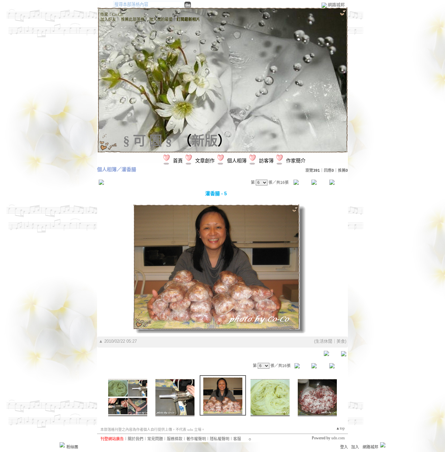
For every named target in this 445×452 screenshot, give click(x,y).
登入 (344, 447)
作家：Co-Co (111, 14)
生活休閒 (323, 341)
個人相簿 (237, 160)
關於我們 (135, 439)
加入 (355, 447)
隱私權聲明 (219, 439)
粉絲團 (72, 447)
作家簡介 (296, 160)
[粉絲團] (62, 444)
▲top (340, 428)
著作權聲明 (196, 439)
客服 (237, 439)
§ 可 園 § (147, 140)
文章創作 (205, 160)
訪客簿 (266, 160)
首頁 (178, 160)
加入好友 (108, 19)
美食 (341, 341)
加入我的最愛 (161, 19)
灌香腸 (129, 169)
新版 (205, 140)
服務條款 (174, 439)
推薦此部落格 (132, 19)
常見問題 (155, 439)
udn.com (338, 438)
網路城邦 (336, 4)
